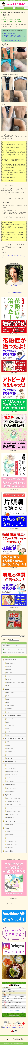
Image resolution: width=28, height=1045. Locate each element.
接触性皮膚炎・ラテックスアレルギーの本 (15, 682)
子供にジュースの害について (12, 788)
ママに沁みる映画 (10, 834)
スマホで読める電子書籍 (14, 292)
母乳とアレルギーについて (11, 774)
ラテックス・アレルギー (11, 735)
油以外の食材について (11, 781)
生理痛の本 (8, 666)
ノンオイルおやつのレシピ (11, 754)
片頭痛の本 (8, 669)
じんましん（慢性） (10, 692)
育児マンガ (8, 685)
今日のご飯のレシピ (10, 751)
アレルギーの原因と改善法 (13, 715)
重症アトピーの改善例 (9, 33)
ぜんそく (8, 731)
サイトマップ (7, 1038)
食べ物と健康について (11, 761)
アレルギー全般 (9, 718)
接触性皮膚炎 (9, 708)
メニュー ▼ (8, 7)
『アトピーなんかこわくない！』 (13, 801)
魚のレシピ (8, 745)
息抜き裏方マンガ (10, 817)
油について (8, 765)
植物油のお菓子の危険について (12, 771)
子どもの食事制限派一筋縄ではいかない (14, 35)
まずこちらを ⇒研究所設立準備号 (13, 798)
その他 (7, 712)
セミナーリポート (10, 847)
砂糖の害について (10, 784)
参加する (23, 1012)
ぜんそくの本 (9, 676)
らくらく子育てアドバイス (11, 841)
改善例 (7, 689)
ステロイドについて (10, 725)
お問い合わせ (8, 1040)
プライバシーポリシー (18, 1038)
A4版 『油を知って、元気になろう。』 (14, 814)
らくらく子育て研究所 (13, 1043)
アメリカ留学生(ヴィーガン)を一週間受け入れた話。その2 (15, 652)
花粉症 (7, 702)
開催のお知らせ (9, 824)
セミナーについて (10, 821)
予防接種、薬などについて (11, 844)
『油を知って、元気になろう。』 (13, 811)
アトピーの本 (9, 672)
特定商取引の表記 (18, 1040)
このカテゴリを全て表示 (14, 1010)
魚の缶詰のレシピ (10, 748)
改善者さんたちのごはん (11, 741)
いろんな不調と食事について (12, 768)
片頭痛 (7, 695)
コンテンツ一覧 (19, 7)
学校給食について (10, 778)
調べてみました (9, 838)
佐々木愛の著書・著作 (11, 659)
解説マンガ (8, 795)
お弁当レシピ (9, 758)
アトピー (8, 699)
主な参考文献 (9, 851)
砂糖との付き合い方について (12, 791)
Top (26, 1042)
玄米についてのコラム (11, 808)
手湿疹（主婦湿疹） (10, 705)
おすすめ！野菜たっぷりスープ (11, 40)
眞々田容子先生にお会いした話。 (11, 645)
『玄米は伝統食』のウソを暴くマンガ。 (14, 804)
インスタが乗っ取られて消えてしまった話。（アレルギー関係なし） (15, 649)
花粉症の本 (8, 679)
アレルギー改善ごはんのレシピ (14, 738)
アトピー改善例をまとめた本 (12, 663)
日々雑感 (8, 831)
